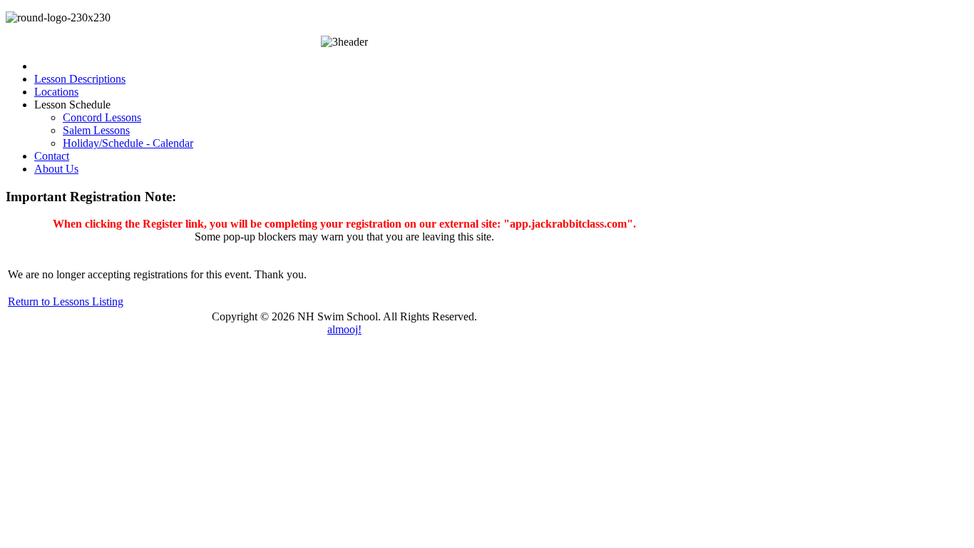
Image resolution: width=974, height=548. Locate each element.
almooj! (344, 329)
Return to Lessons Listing (65, 301)
